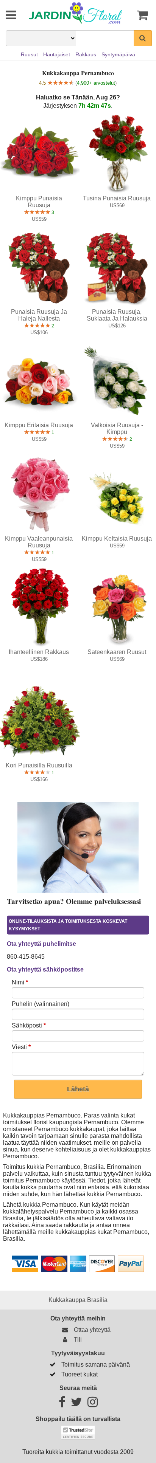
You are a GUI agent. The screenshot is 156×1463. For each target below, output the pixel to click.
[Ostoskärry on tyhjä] (140, 15)
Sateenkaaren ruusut (116, 652)
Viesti (21, 1047)
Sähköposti (29, 1025)
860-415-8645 (26, 956)
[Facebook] (62, 1404)
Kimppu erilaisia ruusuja (39, 425)
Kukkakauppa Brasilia (78, 1300)
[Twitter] (76, 1404)
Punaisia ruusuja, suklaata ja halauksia (117, 315)
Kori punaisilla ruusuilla (39, 765)
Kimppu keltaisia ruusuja (117, 538)
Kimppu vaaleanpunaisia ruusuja (39, 542)
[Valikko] (5, 15)
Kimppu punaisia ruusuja (39, 201)
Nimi (20, 982)
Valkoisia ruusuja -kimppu (117, 428)
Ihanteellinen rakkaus (39, 652)
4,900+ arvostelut (96, 83)
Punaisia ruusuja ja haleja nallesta (39, 315)
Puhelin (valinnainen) (40, 1004)
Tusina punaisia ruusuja (117, 198)
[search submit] (143, 38)
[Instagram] (93, 1404)
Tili (76, 1339)
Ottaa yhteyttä (91, 1330)
